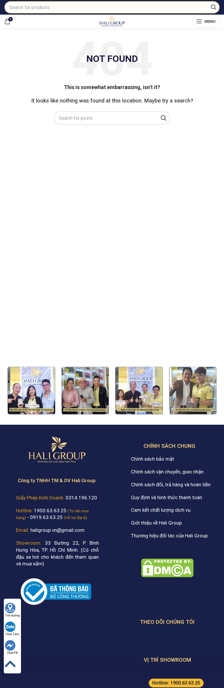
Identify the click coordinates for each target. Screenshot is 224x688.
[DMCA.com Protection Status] (167, 567)
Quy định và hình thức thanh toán (166, 497)
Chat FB (12, 652)
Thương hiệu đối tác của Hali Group (169, 536)
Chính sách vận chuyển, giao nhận (167, 472)
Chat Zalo (12, 634)
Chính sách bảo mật (152, 459)
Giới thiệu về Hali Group (156, 523)
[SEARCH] (213, 7)
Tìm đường (12, 615)
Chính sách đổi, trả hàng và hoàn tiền (171, 484)
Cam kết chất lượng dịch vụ (160, 510)
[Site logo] (112, 21)
